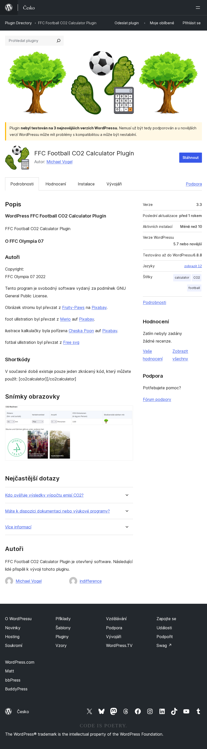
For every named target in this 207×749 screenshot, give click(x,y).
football (194, 288)
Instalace (86, 183)
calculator (182, 277)
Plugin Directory (18, 23)
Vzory (61, 645)
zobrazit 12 (193, 266)
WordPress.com (19, 662)
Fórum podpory (157, 399)
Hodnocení (55, 183)
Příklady (63, 618)
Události (164, 627)
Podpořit (165, 636)
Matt (9, 670)
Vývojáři (114, 183)
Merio (65, 319)
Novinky (12, 627)
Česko (23, 711)
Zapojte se (166, 618)
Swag (164, 645)
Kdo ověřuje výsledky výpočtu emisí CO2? (44, 495)
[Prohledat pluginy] (59, 41)
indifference (91, 581)
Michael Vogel (59, 161)
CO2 (196, 277)
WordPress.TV (119, 645)
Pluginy (62, 636)
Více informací (18, 527)
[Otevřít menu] (199, 7)
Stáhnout (191, 157)
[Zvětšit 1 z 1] (126, 412)
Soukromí (13, 645)
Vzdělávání (116, 618)
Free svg (71, 342)
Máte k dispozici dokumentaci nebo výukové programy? (57, 511)
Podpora (194, 183)
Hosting (12, 636)
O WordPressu (18, 618)
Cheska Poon (81, 330)
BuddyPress (16, 688)
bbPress (12, 680)
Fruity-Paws (73, 307)
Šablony (63, 627)
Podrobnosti (22, 183)
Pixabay (99, 307)
